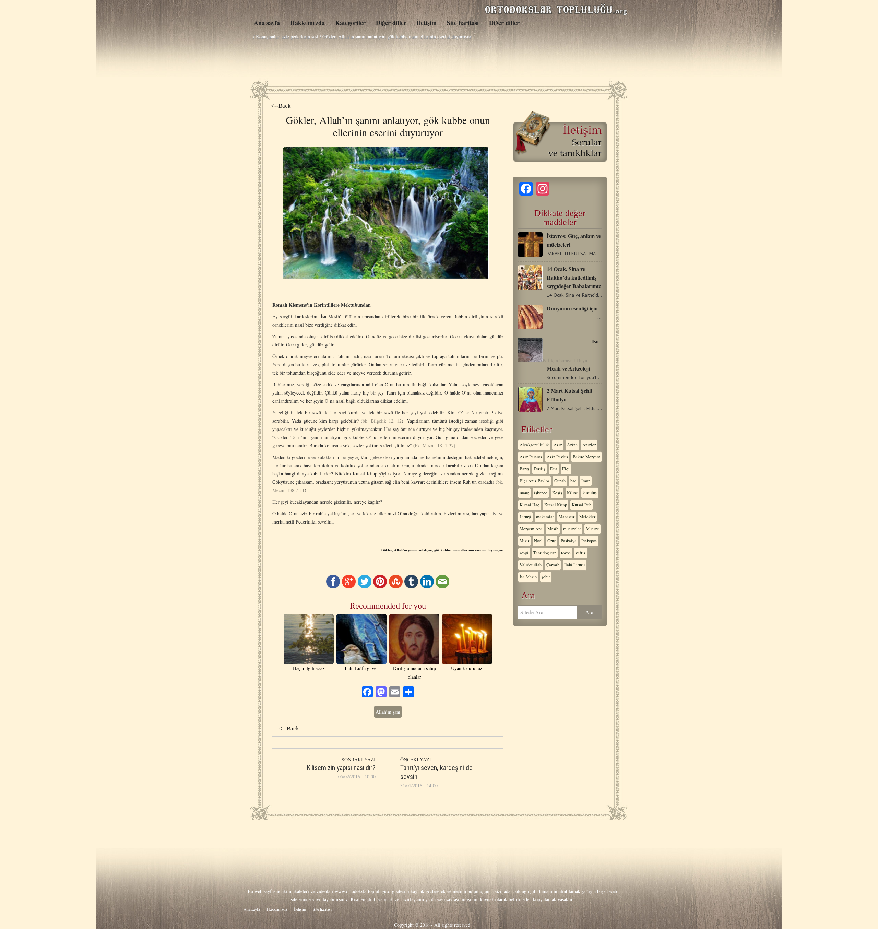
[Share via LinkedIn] (427, 586)
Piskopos (589, 541)
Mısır (524, 541)
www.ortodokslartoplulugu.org (364, 891)
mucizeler (572, 529)
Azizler (589, 445)
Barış (524, 469)
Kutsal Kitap (555, 505)
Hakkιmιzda (307, 22)
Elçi (566, 469)
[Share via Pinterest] (380, 586)
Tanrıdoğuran (544, 553)
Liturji (525, 517)
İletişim (427, 22)
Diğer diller (391, 22)
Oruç (551, 541)
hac (573, 481)
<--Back (281, 106)
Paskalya (569, 541)
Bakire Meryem (586, 457)
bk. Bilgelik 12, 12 (382, 421)
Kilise (572, 493)
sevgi (524, 553)
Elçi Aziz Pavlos (534, 481)
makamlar (545, 517)
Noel (538, 541)
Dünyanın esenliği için (572, 308)
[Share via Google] (349, 586)
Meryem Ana (531, 529)
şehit (546, 577)
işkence (540, 493)
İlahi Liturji (574, 565)
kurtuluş (590, 493)
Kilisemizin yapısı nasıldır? (341, 768)
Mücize (592, 529)
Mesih (552, 529)
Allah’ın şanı (388, 711)
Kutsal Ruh (581, 505)
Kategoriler (350, 22)
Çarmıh (552, 565)
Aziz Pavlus (557, 457)
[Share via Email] (442, 586)
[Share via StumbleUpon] (396, 586)
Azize (572, 445)
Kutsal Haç (529, 505)
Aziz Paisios (531, 457)
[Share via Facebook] (333, 586)
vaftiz (581, 553)
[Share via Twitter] (364, 586)
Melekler (587, 517)
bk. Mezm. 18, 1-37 (434, 445)
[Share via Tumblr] (411, 586)
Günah (560, 481)
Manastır (566, 517)
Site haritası (463, 22)
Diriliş (539, 469)
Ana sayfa (267, 22)
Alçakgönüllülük (534, 445)
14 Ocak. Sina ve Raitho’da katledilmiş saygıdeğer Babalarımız (574, 277)
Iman (585, 481)
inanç (524, 493)
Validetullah (531, 565)
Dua (553, 469)
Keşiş (557, 493)
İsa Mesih (528, 577)
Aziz (558, 445)
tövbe (566, 553)
